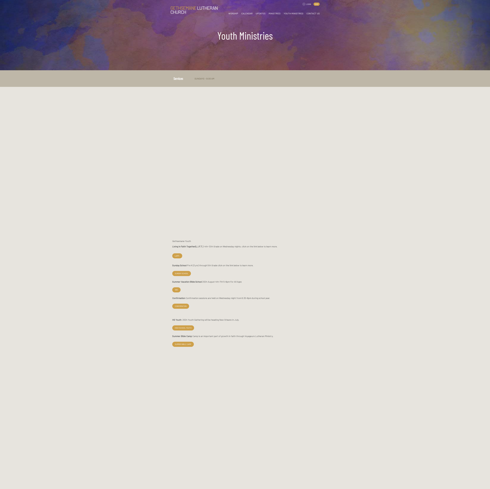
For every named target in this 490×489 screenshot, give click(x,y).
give (316, 4)
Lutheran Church (194, 10)
